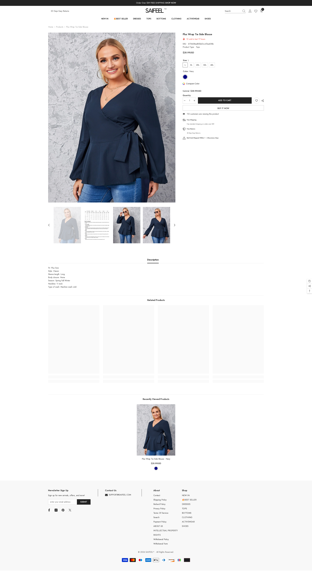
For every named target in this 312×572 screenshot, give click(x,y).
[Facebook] (49, 510)
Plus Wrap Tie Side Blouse (156, 459)
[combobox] (233, 11)
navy (156, 468)
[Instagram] (56, 510)
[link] (73, 377)
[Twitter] (70, 510)
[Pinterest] (63, 510)
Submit (83, 501)
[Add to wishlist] (257, 101)
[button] (49, 225)
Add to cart (224, 100)
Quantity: (187, 95)
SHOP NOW (170, 2)
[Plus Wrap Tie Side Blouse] (156, 430)
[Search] (235, 11)
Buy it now (223, 108)
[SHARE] (262, 101)
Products (59, 27)
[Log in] (250, 11)
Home (50, 27)
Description (153, 259)
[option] (112, 118)
